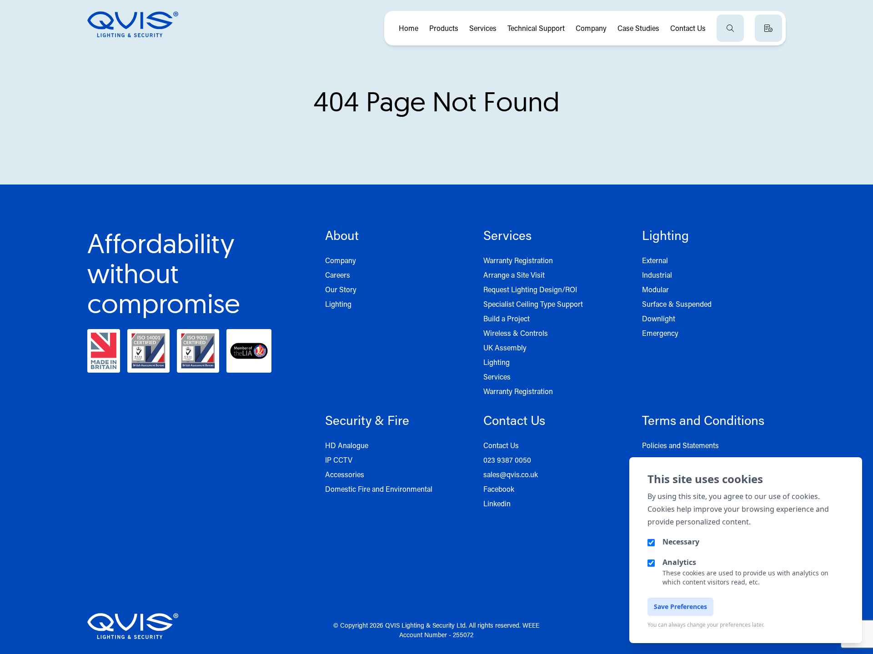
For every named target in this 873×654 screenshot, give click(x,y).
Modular (655, 289)
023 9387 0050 (507, 459)
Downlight (658, 318)
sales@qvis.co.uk (510, 474)
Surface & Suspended (677, 304)
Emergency (660, 333)
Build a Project (506, 318)
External (655, 260)
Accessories (344, 474)
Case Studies (638, 28)
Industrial (657, 275)
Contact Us (688, 28)
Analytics (679, 562)
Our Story (340, 289)
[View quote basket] (768, 28)
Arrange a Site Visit (514, 275)
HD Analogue (346, 445)
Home (408, 28)
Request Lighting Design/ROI (530, 289)
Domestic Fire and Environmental (378, 489)
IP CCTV (338, 459)
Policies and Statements (680, 445)
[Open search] (730, 28)
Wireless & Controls (515, 333)
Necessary (680, 542)
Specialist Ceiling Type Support (533, 304)
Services (483, 28)
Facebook (498, 489)
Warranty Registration (518, 260)
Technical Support (536, 28)
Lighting (338, 304)
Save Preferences (680, 606)
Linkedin (497, 503)
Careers (337, 275)
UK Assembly (505, 347)
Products (443, 28)
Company (591, 28)
